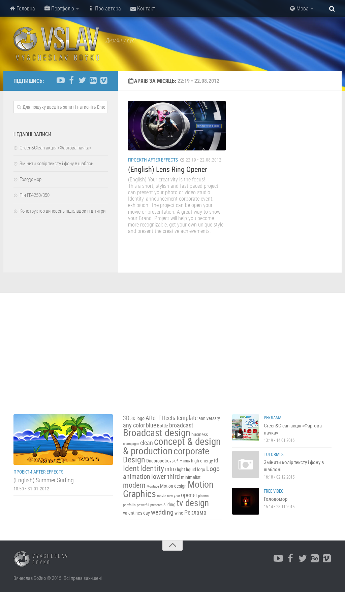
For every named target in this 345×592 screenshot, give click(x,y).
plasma (203, 495)
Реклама (195, 512)
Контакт (145, 8)
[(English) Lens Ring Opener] (177, 125)
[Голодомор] (245, 501)
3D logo (137, 418)
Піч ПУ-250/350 (35, 194)
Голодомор (30, 179)
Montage (153, 486)
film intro (183, 461)
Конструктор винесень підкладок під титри (62, 210)
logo (201, 469)
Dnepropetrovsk (161, 460)
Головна (25, 8)
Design (134, 459)
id (216, 460)
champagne (131, 443)
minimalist (190, 477)
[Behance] (93, 80)
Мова (302, 8)
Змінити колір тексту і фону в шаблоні (57, 163)
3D (126, 418)
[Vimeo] (104, 80)
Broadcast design (156, 432)
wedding (162, 512)
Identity (152, 468)
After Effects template (171, 418)
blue (151, 425)
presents (156, 504)
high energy (202, 460)
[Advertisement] (172, 343)
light (181, 469)
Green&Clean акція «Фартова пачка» (55, 147)
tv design (193, 503)
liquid (191, 469)
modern (134, 485)
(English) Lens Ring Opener (167, 169)
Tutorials (274, 454)
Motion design (173, 486)
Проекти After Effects (153, 159)
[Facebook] (71, 80)
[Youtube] (61, 80)
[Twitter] (82, 80)
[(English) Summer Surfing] (63, 439)
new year (173, 495)
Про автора (107, 8)
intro (170, 469)
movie (161, 495)
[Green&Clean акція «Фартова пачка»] (245, 427)
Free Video (274, 491)
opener (189, 495)
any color (134, 425)
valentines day (136, 513)
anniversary (209, 418)
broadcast (181, 425)
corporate (191, 450)
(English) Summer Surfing (43, 480)
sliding (169, 504)
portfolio (129, 504)
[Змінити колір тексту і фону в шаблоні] (245, 464)
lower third (165, 476)
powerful (143, 504)
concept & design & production (172, 445)
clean (146, 443)
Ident (131, 468)
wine (179, 513)
